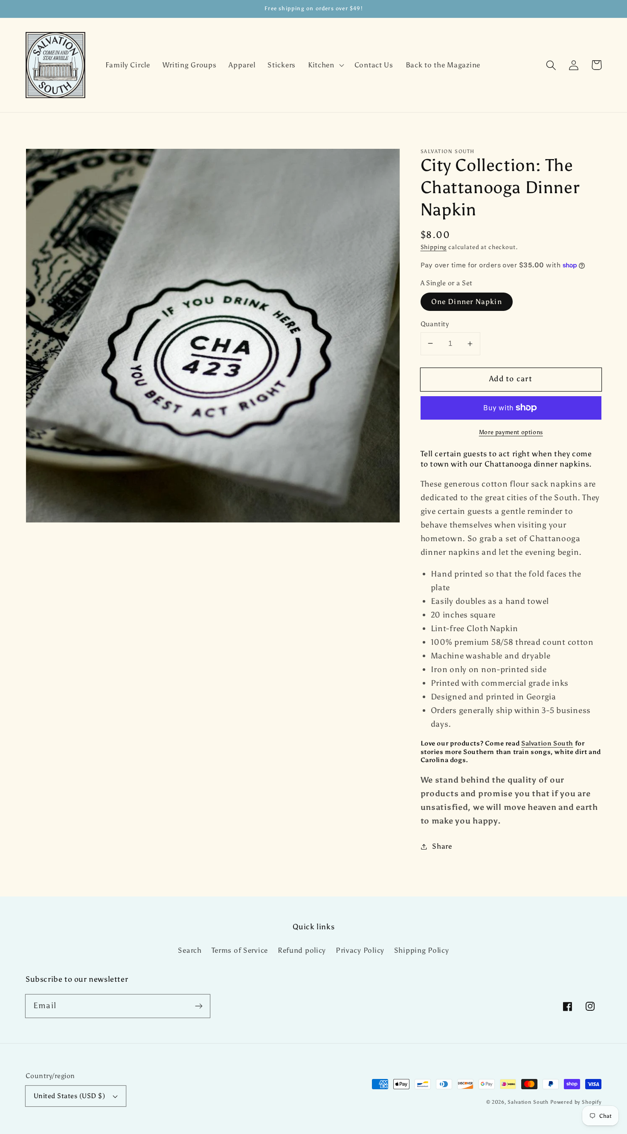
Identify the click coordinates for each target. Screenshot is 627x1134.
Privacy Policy (360, 950)
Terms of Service (240, 950)
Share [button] (442, 846)
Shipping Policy (421, 950)
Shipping (434, 247)
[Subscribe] (198, 1006)
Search (189, 950)
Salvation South (547, 743)
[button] (325, 65)
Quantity (435, 324)
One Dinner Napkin (466, 301)
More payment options (511, 432)
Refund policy (302, 950)
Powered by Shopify (575, 1102)
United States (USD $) (69, 1096)
